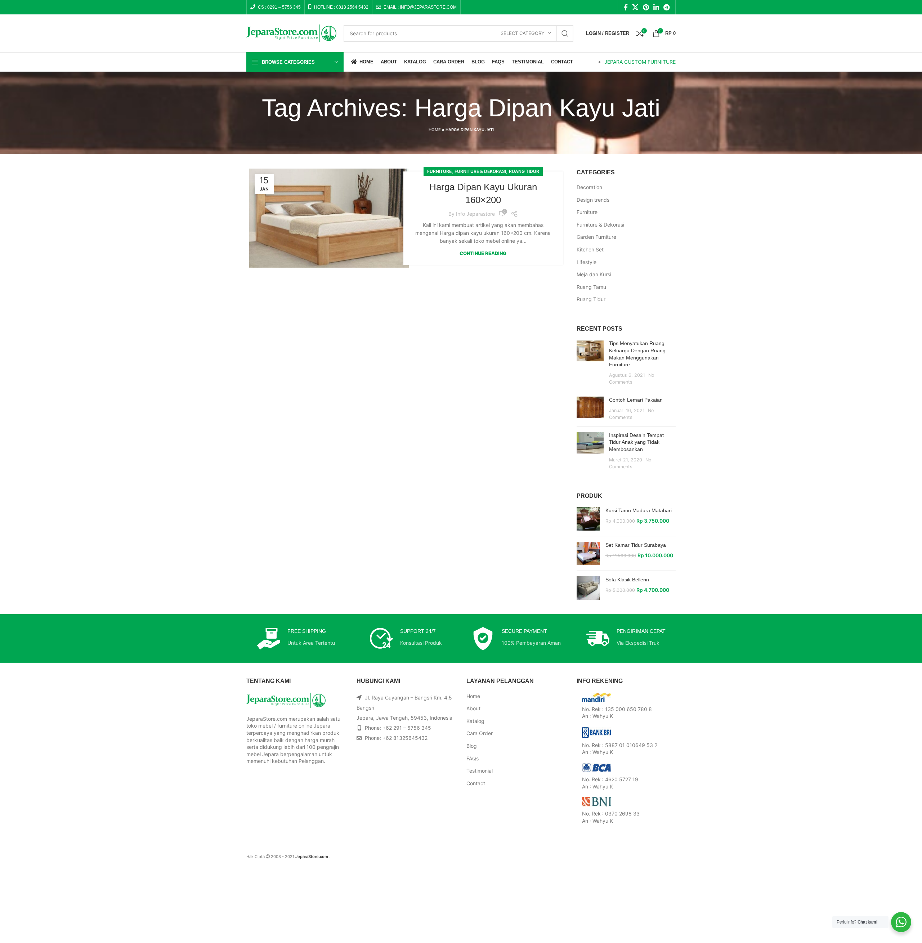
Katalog (475, 721)
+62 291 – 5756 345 (406, 728)
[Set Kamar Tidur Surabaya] (588, 553)
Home (435, 129)
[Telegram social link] (666, 7)
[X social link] (635, 7)
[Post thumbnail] (590, 362)
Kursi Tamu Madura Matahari (638, 510)
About (473, 708)
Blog (471, 746)
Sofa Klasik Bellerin (627, 579)
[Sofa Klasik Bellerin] (588, 588)
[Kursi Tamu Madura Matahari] (588, 519)
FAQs (472, 758)
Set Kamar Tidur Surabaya (635, 545)
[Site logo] (291, 33)
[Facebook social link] (626, 7)
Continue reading (483, 253)
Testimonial (479, 771)
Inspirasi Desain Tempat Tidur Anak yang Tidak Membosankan (636, 442)
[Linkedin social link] (656, 7)
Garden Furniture (596, 237)
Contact (475, 783)
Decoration (589, 187)
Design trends (593, 200)
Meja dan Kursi (594, 274)
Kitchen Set (590, 249)
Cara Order (479, 733)
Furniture (439, 171)
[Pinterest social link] (646, 7)
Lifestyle (586, 262)
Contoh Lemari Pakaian (636, 400)
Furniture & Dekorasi (480, 171)
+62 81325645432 (405, 738)
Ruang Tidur (524, 171)
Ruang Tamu (591, 287)
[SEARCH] (565, 33)
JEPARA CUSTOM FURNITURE (640, 62)
